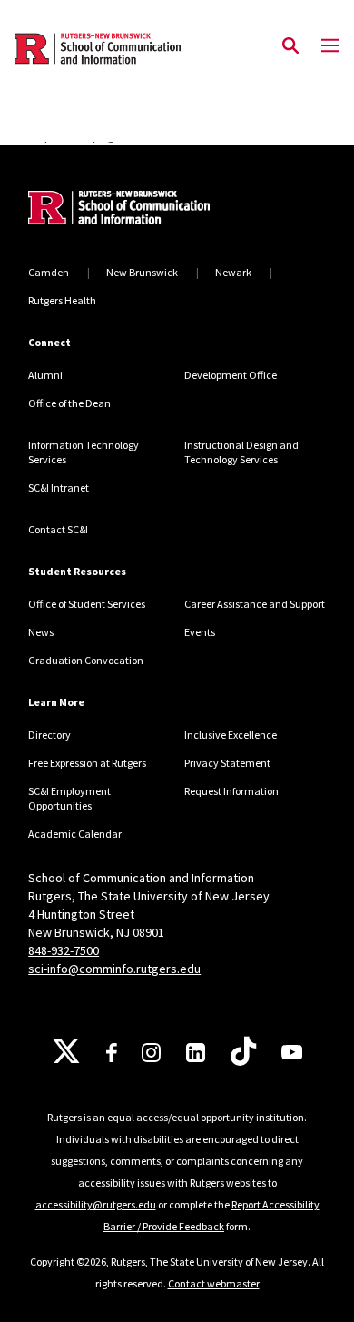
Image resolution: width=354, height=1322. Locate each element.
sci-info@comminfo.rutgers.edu (114, 968)
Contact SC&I (58, 529)
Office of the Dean (69, 403)
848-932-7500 (63, 950)
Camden (48, 272)
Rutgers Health (62, 300)
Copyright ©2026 (68, 1261)
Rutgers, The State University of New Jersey (209, 1261)
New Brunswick (142, 272)
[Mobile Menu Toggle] (330, 46)
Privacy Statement (227, 763)
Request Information (231, 791)
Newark (233, 272)
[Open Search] (290, 46)
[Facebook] (111, 1052)
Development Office (230, 375)
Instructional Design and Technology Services (241, 452)
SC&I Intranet (58, 487)
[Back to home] (150, 210)
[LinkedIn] (195, 1052)
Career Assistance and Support (254, 604)
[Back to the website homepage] (98, 48)
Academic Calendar (75, 833)
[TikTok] (243, 1052)
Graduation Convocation (85, 660)
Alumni (45, 375)
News (41, 632)
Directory (49, 734)
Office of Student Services (86, 604)
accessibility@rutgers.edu (95, 1204)
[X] (66, 1052)
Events (199, 632)
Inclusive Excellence (230, 734)
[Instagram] (151, 1052)
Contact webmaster (214, 1283)
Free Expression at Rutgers (87, 763)
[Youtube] (291, 1052)
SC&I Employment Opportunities (69, 798)
